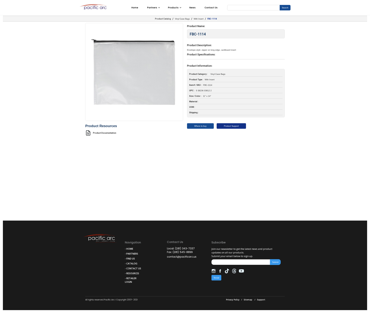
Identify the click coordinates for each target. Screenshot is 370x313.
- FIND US (130, 258)
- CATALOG (131, 263)
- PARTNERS (131, 253)
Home (134, 7)
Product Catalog (163, 19)
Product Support (231, 126)
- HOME (129, 248)
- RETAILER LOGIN (130, 280)
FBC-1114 (212, 19)
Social (216, 278)
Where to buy (200, 126)
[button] (153, 7)
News (192, 7)
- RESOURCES (132, 273)
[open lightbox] (134, 72)
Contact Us (211, 7)
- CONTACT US (133, 268)
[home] (93, 7)
